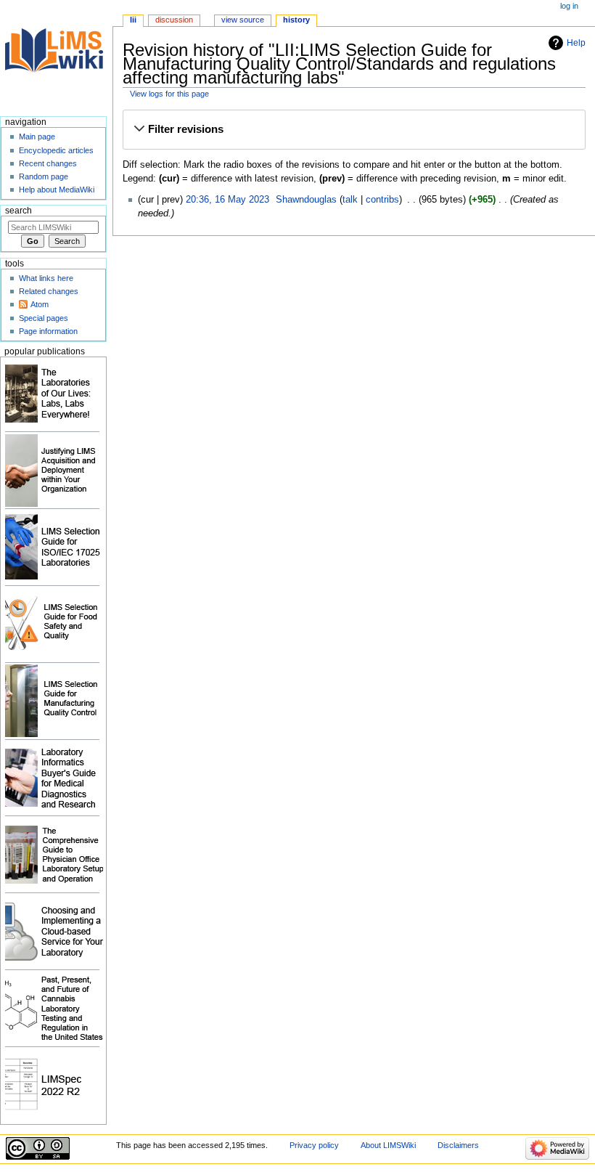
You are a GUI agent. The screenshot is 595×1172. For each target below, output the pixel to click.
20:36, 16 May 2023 (227, 200)
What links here (46, 278)
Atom (39, 304)
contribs (382, 200)
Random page (43, 176)
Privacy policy (314, 1145)
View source (242, 19)
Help (576, 43)
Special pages (43, 318)
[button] (353, 130)
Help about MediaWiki (56, 189)
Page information (48, 331)
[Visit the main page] (56, 56)
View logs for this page (169, 93)
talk (350, 200)
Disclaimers (458, 1145)
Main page (37, 136)
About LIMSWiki (388, 1145)
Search (18, 210)
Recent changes (48, 163)
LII (133, 19)
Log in (569, 5)
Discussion (174, 19)
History (296, 19)
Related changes (48, 291)
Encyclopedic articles (56, 150)
